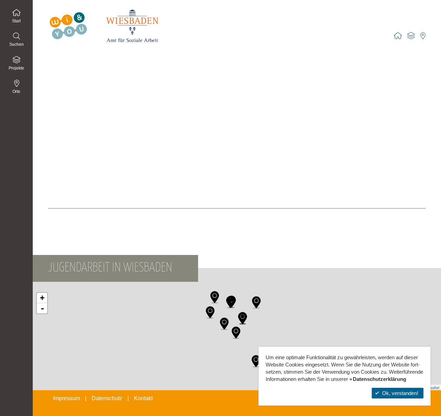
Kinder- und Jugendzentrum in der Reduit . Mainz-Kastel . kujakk (118, 96)
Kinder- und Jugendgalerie (77, 189)
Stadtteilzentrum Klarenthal (77, 148)
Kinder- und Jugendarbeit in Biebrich (88, 106)
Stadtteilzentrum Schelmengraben (85, 158)
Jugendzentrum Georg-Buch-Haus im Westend (99, 86)
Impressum (66, 398)
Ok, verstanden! (400, 393)
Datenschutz (107, 398)
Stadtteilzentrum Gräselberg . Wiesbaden (93, 137)
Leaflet (433, 387)
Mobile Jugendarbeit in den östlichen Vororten (98, 127)
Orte (16, 91)
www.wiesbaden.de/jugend (77, 215)
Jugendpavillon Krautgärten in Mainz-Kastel (95, 75)
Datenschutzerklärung (379, 379)
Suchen (16, 44)
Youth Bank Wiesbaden (73, 179)
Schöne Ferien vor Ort (72, 168)
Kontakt (143, 398)
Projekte (16, 68)
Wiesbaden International (74, 199)
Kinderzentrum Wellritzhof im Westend (90, 117)
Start (16, 21)
